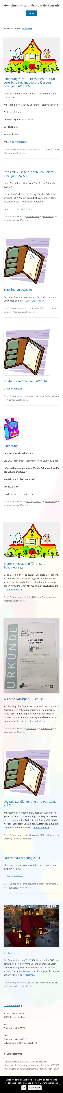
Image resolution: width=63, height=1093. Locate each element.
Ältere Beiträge (13, 1005)
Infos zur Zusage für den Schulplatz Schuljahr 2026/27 (28, 174)
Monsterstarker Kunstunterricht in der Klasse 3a (25, 1061)
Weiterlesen (35, 1087)
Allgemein (8, 153)
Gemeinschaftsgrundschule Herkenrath (31, 5)
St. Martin (10, 953)
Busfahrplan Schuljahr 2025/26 (25, 381)
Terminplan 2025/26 (18, 289)
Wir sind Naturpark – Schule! (24, 699)
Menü (31, 13)
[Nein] (59, 1084)
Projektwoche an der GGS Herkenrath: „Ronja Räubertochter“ (31, 1068)
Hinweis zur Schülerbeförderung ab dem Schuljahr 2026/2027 (31, 1065)
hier (22, 300)
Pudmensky (27, 28)
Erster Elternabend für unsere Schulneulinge (24, 565)
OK (23, 1087)
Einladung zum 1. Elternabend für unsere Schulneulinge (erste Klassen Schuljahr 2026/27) (30, 82)
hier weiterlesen (18, 141)
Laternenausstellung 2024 (22, 858)
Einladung (11, 446)
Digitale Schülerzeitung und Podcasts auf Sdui (30, 803)
